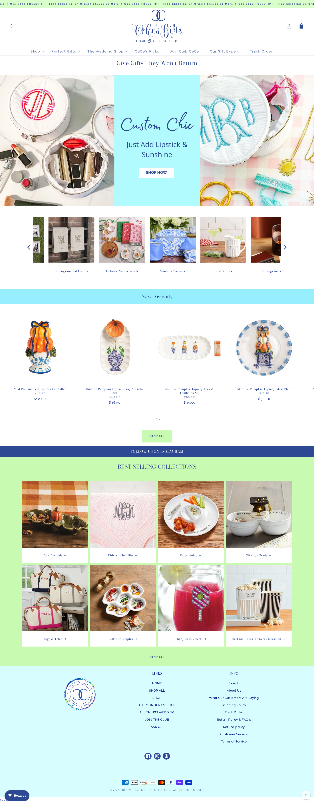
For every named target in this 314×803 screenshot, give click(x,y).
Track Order (234, 712)
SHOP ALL (157, 690)
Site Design (162, 790)
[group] (157, 140)
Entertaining (188, 555)
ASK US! (157, 727)
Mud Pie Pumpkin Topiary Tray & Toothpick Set (189, 391)
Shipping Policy (234, 705)
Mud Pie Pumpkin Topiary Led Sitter (40, 389)
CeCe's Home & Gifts (136, 790)
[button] (12, 26)
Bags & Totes (53, 639)
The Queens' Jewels (188, 639)
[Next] (285, 247)
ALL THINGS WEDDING (157, 712)
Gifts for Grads (256, 555)
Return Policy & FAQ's (234, 719)
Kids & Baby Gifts (121, 555)
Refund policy (234, 727)
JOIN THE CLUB (157, 719)
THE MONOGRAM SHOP (157, 705)
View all (157, 436)
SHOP (157, 698)
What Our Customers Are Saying (234, 698)
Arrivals (163, 296)
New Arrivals (53, 555)
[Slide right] (166, 419)
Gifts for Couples (121, 639)
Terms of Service (234, 741)
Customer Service (234, 734)
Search (234, 683)
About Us (234, 690)
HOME (157, 683)
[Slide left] (148, 419)
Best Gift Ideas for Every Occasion (256, 639)
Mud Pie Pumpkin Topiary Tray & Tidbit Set (115, 391)
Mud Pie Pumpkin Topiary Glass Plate (264, 389)
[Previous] (29, 247)
